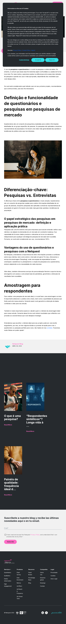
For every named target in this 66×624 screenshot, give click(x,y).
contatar (49, 328)
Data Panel (8, 362)
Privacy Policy (17, 50)
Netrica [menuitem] (19, 583)
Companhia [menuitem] (43, 569)
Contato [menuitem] (42, 586)
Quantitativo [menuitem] (7, 572)
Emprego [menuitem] (42, 583)
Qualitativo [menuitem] (7, 575)
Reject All (51, 60)
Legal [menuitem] (52, 569)
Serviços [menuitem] (7, 569)
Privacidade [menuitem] (54, 572)
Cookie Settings (24, 60)
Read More (8, 425)
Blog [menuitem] (29, 583)
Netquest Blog (17, 344)
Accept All (38, 60)
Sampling (7, 358)
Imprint (33, 50)
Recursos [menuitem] (31, 569)
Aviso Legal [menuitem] (54, 578)
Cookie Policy (26, 50)
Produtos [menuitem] (20, 569)
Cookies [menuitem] (53, 575)
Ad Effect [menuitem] (19, 586)
